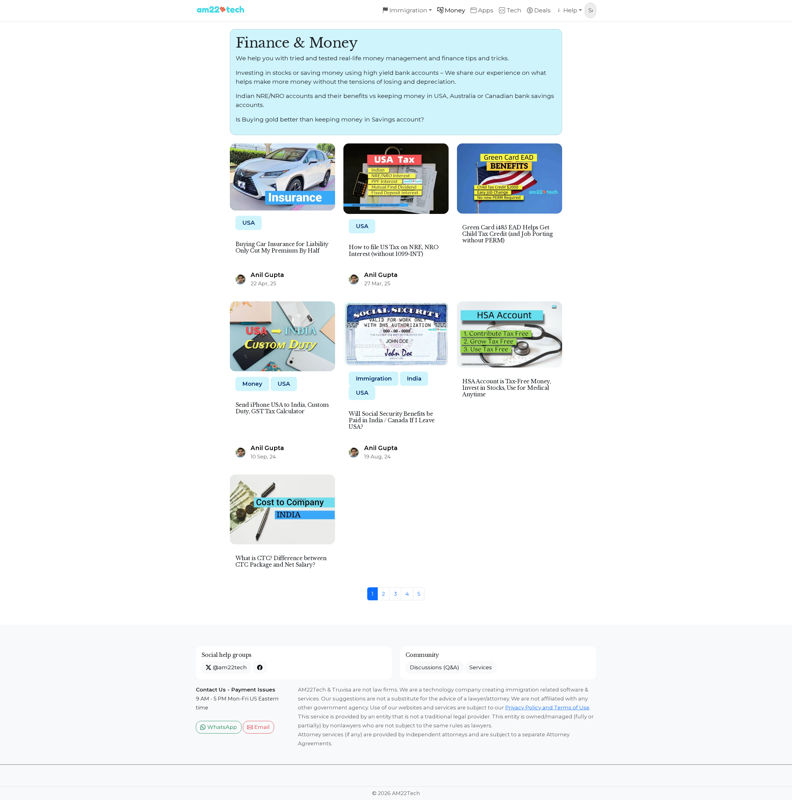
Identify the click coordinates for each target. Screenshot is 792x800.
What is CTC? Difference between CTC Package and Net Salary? (281, 561)
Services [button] (480, 667)
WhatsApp (221, 727)
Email (261, 727)
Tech (513, 10)
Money (454, 10)
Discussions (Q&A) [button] (434, 667)
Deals (542, 10)
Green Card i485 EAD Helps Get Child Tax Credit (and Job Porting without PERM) (507, 234)
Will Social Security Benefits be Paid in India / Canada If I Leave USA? (392, 420)
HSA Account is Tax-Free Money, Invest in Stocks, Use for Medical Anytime (506, 388)
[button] (260, 667)
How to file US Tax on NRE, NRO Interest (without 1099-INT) (393, 250)
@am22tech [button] (229, 667)
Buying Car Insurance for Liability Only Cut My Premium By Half (281, 247)
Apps (484, 10)
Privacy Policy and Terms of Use (547, 707)
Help (569, 10)
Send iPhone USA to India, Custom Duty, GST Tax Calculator (282, 408)
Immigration (407, 10)
